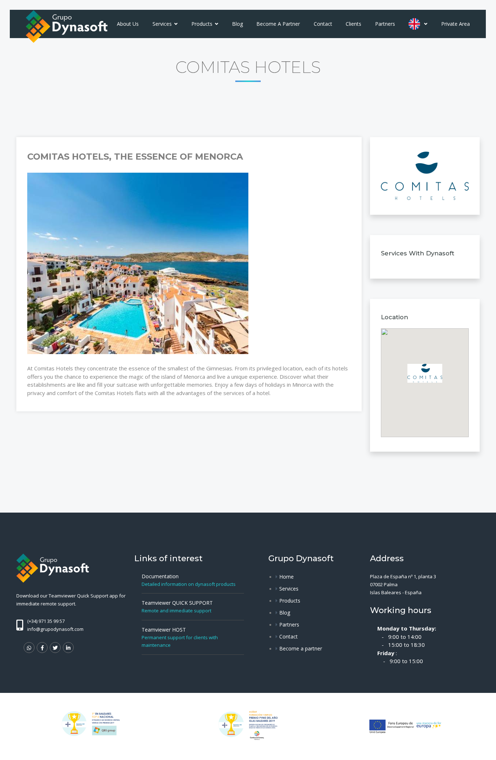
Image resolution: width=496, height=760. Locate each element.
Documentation (160, 576)
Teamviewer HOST (164, 629)
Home (286, 576)
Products (202, 23)
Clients (353, 23)
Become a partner (278, 23)
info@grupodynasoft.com (55, 629)
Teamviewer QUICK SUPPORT (177, 602)
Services (163, 23)
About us (128, 23)
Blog (237, 23)
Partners (385, 23)
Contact (323, 23)
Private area (455, 23)
